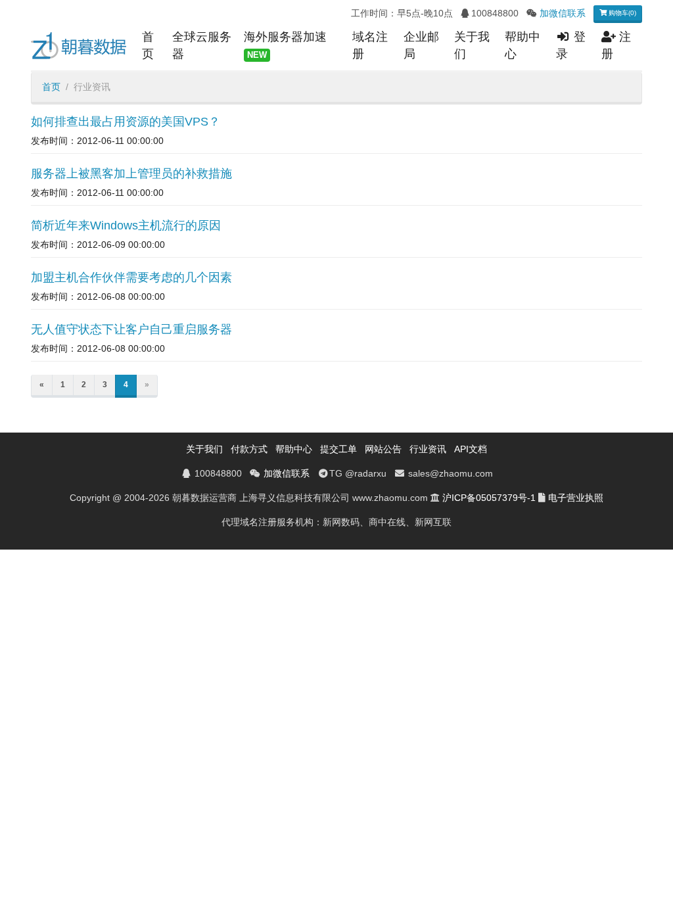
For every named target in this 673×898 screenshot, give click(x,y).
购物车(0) (621, 12)
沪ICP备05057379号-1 (489, 497)
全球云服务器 (201, 45)
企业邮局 (421, 45)
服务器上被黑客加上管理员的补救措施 (131, 173)
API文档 (470, 449)
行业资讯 (427, 449)
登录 (571, 45)
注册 (616, 45)
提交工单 (338, 449)
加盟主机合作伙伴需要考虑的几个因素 (131, 277)
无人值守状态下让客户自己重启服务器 (131, 329)
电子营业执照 (575, 497)
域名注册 (370, 45)
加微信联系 (563, 13)
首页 (148, 45)
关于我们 (472, 45)
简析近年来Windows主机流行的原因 (126, 225)
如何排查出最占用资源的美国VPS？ (125, 121)
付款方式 (249, 449)
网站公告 (383, 449)
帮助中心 (522, 45)
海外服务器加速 (285, 45)
